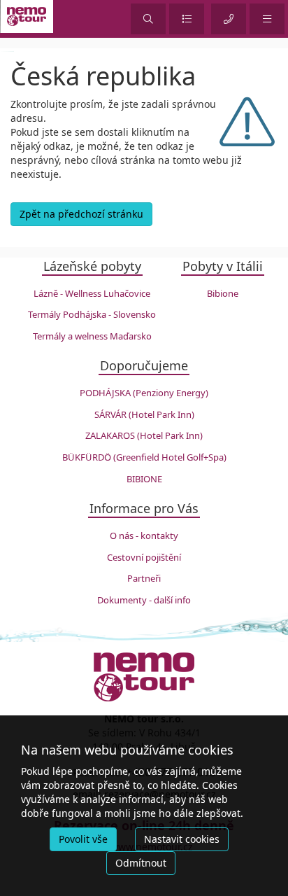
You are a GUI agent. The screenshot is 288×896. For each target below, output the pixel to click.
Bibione (222, 293)
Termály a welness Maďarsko (92, 336)
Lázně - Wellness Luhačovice (92, 293)
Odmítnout (140, 862)
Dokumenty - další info (144, 600)
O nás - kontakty (144, 535)
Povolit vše (83, 839)
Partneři (144, 578)
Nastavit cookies (181, 839)
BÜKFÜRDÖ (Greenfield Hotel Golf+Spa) (144, 457)
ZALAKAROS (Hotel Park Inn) (144, 435)
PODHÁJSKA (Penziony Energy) (144, 392)
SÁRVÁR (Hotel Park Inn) (144, 414)
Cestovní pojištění (144, 557)
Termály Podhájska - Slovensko (92, 314)
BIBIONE (144, 478)
